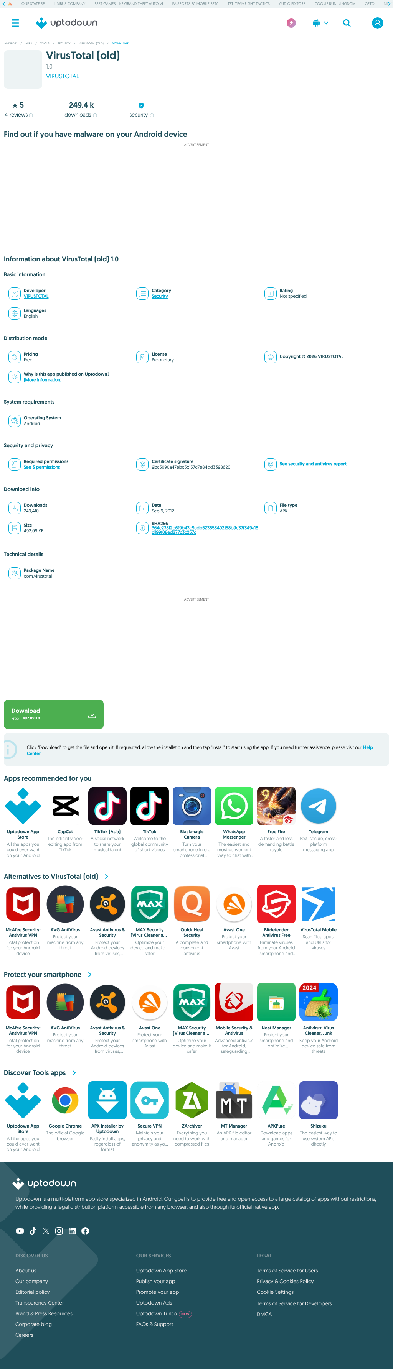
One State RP (33, 3)
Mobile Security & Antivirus (234, 1030)
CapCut (65, 832)
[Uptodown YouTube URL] (20, 1231)
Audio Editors (292, 3)
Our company (31, 1281)
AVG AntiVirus (65, 930)
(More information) (42, 380)
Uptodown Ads (154, 1302)
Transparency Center (39, 1302)
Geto (370, 3)
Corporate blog (33, 1324)
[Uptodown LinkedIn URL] (72, 1231)
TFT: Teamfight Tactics (249, 3)
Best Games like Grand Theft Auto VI (128, 3)
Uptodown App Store (23, 834)
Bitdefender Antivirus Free (276, 932)
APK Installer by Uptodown (107, 1128)
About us (25, 1270)
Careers (24, 1334)
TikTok (150, 832)
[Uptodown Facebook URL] (85, 1231)
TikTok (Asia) (107, 832)
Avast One (234, 930)
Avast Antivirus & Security (107, 932)
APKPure (276, 1126)
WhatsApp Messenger (234, 834)
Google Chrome (65, 1126)
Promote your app (157, 1292)
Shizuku (318, 1126)
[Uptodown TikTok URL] (33, 1231)
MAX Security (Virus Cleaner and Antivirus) (149, 935)
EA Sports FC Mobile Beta (195, 3)
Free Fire (276, 832)
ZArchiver (192, 1126)
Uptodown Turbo (163, 1313)
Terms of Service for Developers (294, 1303)
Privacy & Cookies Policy (285, 1281)
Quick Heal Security (192, 932)
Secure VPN (150, 1126)
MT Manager (234, 1126)
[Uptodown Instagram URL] (59, 1231)
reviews (16, 115)
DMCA (264, 1314)
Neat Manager (276, 1028)
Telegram (318, 832)
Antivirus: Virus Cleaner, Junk (318, 1030)
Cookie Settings (275, 1292)
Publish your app (155, 1281)
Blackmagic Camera (191, 834)
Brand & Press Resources (44, 1313)
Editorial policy (32, 1292)
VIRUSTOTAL (62, 76)
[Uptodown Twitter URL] (46, 1231)
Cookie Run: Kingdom (335, 3)
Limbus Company (70, 3)
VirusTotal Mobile (319, 930)
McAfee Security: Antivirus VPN (22, 932)
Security (160, 296)
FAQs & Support (154, 1324)
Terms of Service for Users (287, 1270)
